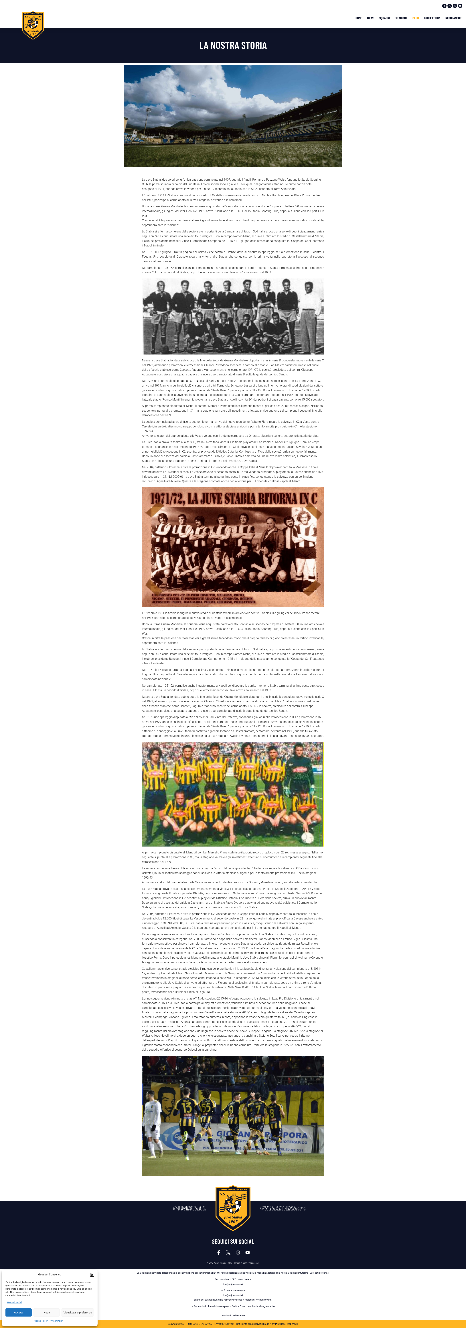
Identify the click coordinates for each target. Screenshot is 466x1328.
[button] (92, 1275)
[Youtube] (460, 6)
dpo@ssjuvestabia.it (233, 1284)
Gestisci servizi (14, 1302)
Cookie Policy (41, 1321)
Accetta (18, 1312)
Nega (47, 1312)
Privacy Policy (56, 1321)
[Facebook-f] (444, 6)
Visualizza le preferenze (78, 1312)
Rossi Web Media (289, 1324)
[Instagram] (455, 6)
